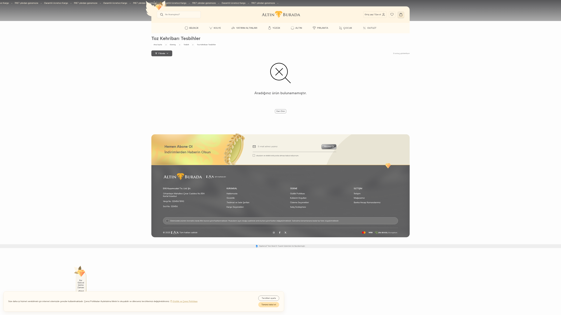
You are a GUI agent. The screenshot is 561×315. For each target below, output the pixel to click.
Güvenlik (231, 198)
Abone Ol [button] (329, 146)
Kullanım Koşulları (298, 198)
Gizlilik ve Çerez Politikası (185, 301)
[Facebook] (279, 232)
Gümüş (173, 45)
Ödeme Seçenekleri (299, 202)
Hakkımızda (232, 193)
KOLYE (217, 28)
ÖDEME (293, 188)
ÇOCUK (347, 28)
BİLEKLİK (194, 28)
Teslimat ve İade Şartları (238, 202)
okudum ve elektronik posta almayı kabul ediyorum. (277, 155)
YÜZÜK (276, 28)
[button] (161, 14)
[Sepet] (401, 14)
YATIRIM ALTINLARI (246, 28)
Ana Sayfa (158, 45)
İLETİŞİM (358, 188)
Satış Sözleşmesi (298, 207)
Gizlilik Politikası (297, 193)
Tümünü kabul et (268, 304)
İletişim (357, 193)
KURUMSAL (232, 188)
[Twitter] (285, 232)
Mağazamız (359, 198)
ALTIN (298, 28)
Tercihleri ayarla (269, 298)
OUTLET (371, 28)
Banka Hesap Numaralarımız (367, 202)
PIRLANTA (322, 28)
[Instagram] (273, 232)
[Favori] (392, 14)
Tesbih (186, 45)
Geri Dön (280, 111)
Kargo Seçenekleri (235, 207)
